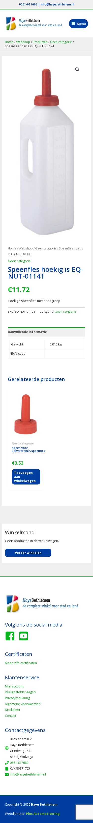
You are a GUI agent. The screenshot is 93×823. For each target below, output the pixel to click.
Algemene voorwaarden (23, 704)
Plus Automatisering (43, 813)
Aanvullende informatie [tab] (27, 332)
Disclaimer (12, 709)
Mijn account (14, 686)
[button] (77, 69)
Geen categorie (46, 248)
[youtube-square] (25, 636)
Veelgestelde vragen (20, 692)
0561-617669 (28, 4)
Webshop (26, 248)
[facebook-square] (11, 636)
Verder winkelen (28, 552)
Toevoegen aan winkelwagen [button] (25, 476)
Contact (10, 715)
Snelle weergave (26, 436)
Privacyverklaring (17, 698)
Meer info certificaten (21, 663)
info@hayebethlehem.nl (57, 4)
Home (12, 248)
